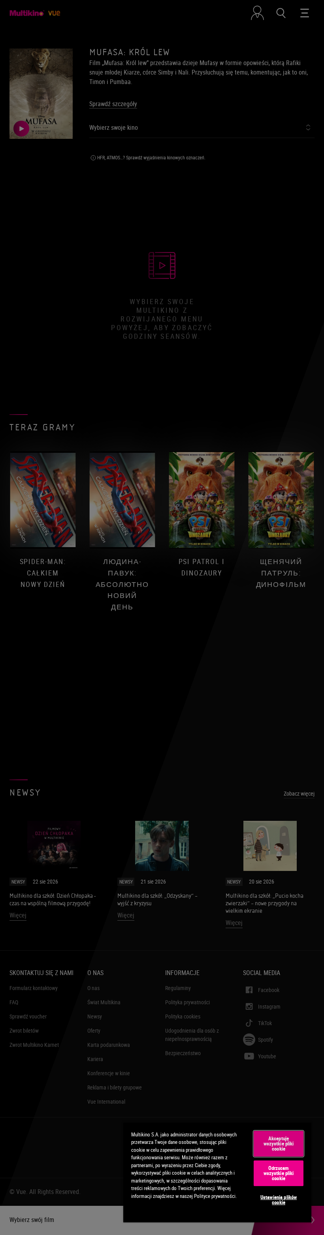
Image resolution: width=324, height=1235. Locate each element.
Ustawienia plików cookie (278, 1200)
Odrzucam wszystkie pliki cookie (279, 1173)
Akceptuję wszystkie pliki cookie (279, 1143)
